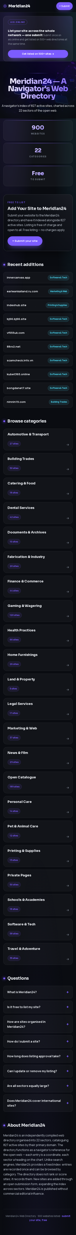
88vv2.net (13, 346)
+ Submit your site (25, 241)
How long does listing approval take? (34, 1056)
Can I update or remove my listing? (32, 1071)
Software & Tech (58, 277)
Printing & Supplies (57, 305)
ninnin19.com (16, 402)
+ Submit (64, 6)
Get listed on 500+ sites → (38, 53)
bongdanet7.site (19, 388)
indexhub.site (16, 305)
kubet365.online (18, 374)
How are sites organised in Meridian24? (26, 1024)
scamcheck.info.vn (20, 360)
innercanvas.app (18, 277)
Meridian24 (19, 6)
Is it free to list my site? (23, 1007)
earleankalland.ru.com (22, 291)
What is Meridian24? (22, 992)
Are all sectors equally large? (28, 1086)
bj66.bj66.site (16, 319)
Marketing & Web (58, 291)
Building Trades (59, 401)
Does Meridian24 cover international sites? (34, 1103)
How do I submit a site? (23, 1041)
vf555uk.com (16, 333)
